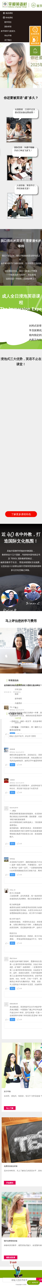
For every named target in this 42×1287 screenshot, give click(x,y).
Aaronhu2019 (20, 710)
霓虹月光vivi (13, 958)
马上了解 (9, 1108)
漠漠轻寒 (12, 749)
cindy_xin (12, 890)
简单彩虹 (12, 859)
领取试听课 (10, 1257)
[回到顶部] (35, 51)
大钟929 (12, 780)
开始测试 (9, 1182)
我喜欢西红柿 (14, 1004)
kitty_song (13, 707)
